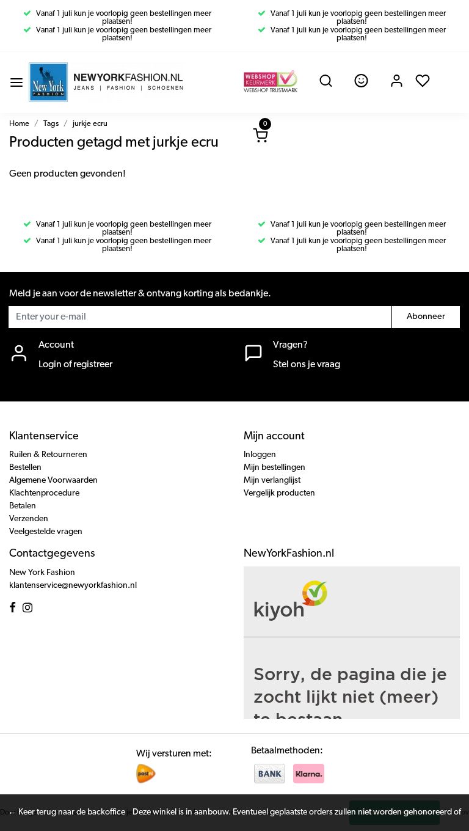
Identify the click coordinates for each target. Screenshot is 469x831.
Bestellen (25, 467)
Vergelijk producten (279, 493)
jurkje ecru (90, 124)
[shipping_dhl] (146, 773)
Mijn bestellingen (274, 467)
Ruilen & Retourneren (48, 454)
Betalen (22, 506)
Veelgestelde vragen (45, 531)
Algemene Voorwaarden (53, 480)
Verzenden (28, 519)
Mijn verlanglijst (272, 480)
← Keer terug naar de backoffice (66, 812)
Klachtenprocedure (44, 493)
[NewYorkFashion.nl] (106, 82)
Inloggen (260, 454)
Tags (51, 124)
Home (19, 124)
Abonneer (426, 316)
